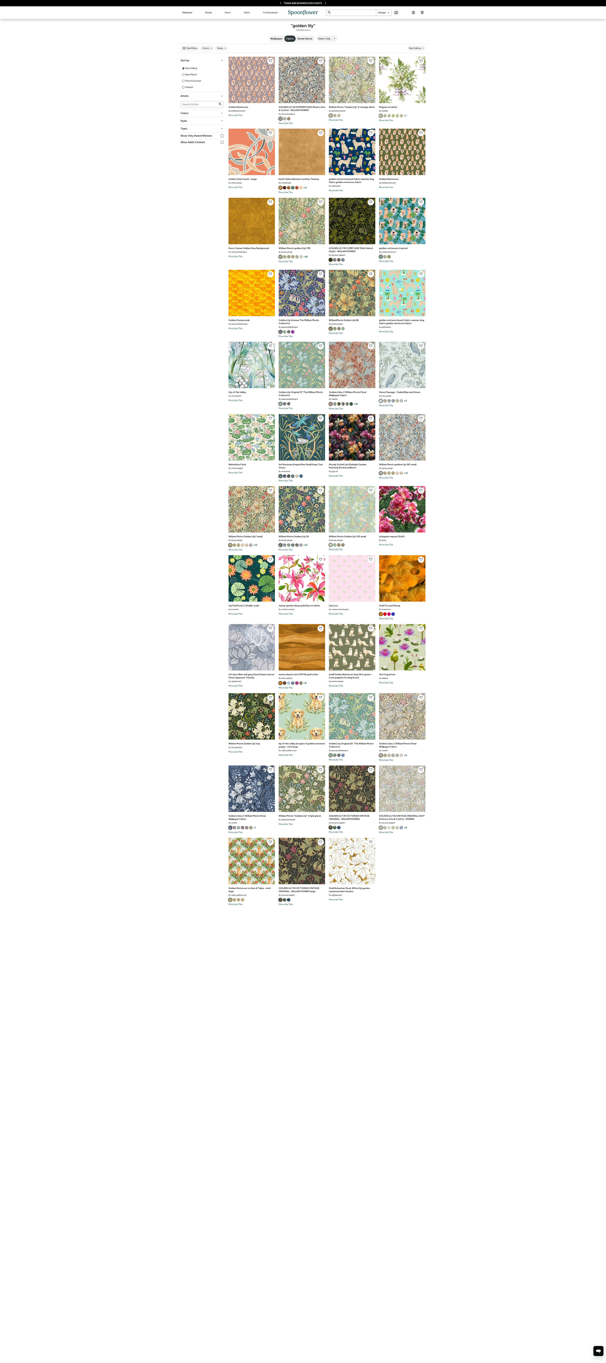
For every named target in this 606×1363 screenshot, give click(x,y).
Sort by (202, 60)
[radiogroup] (202, 78)
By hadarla (383, 678)
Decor (228, 12)
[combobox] (384, 12)
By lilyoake (383, 111)
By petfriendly (335, 186)
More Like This (236, 115)
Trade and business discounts (303, 3)
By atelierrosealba (336, 681)
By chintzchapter (236, 468)
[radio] (183, 68)
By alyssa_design (286, 252)
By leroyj (382, 540)
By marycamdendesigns (339, 609)
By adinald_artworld (337, 111)
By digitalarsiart (235, 681)
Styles (222, 48)
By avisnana (233, 609)
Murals (208, 12)
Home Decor (304, 38)
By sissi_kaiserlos (235, 747)
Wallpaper (187, 12)
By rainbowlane (235, 396)
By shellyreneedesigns (238, 252)
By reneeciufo (384, 609)
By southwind (284, 471)
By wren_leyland (285, 678)
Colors (207, 48)
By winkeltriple (285, 183)
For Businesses (270, 12)
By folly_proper (385, 396)
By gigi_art (333, 471)
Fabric (247, 12)
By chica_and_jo (235, 183)
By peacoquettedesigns (238, 324)
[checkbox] (222, 136)
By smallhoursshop (286, 609)
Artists (202, 96)
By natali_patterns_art (288, 750)
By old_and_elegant (287, 114)
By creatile (333, 399)
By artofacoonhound (237, 111)
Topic (202, 128)
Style (202, 121)
